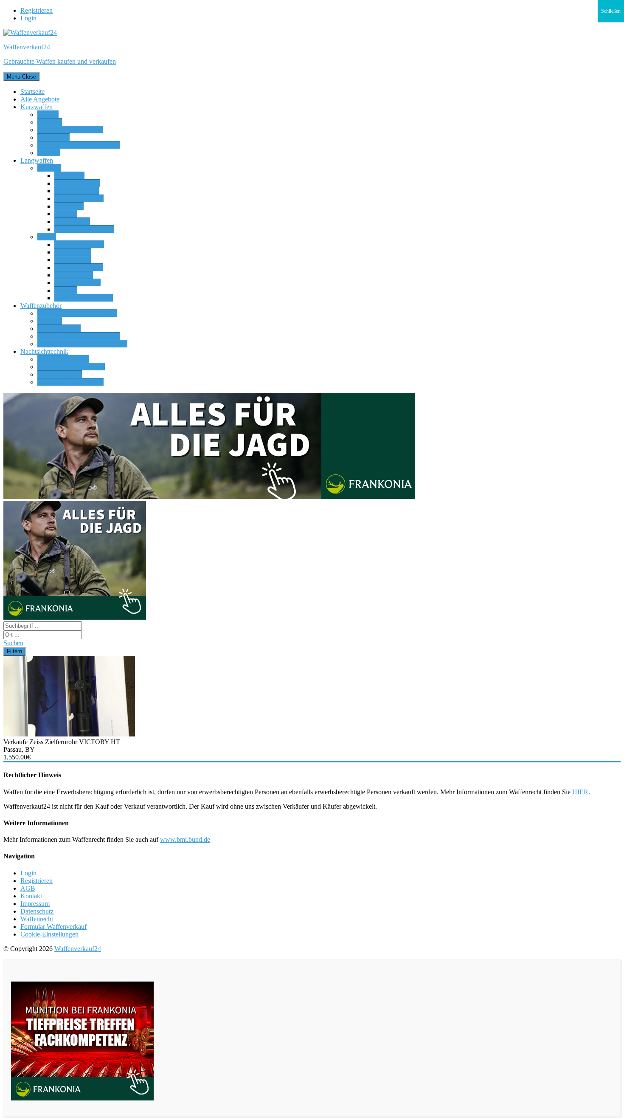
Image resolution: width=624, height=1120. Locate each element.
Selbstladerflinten (77, 282)
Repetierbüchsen (76, 191)
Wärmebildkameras (63, 359)
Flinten (46, 236)
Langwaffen (36, 160)
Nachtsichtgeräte (59, 374)
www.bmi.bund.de (185, 839)
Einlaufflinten (72, 259)
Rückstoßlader (73, 275)
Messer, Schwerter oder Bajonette (82, 343)
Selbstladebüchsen (79, 198)
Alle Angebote (39, 99)
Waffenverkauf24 (77, 948)
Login (28, 18)
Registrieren (36, 10)
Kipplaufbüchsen (77, 183)
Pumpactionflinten (78, 267)
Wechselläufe (72, 221)
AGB (27, 888)
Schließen (611, 11)
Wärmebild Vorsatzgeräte (71, 366)
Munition (49, 320)
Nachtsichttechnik (44, 351)
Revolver (49, 122)
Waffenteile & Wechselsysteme (78, 145)
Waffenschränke (59, 328)
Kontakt (31, 896)
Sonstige (48, 152)
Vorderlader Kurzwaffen (70, 129)
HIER (580, 792)
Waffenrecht (36, 919)
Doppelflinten (72, 252)
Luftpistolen (53, 137)
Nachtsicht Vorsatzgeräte (70, 382)
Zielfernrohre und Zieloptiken (77, 313)
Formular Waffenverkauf (53, 926)
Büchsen (49, 168)
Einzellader (69, 175)
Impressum (35, 903)
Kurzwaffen (36, 106)
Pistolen (48, 114)
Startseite (32, 91)
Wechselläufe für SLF (83, 298)
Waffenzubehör (41, 305)
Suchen (13, 642)
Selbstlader (69, 206)
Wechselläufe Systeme (84, 229)
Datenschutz (36, 911)
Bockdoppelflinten (79, 244)
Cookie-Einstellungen (49, 934)
